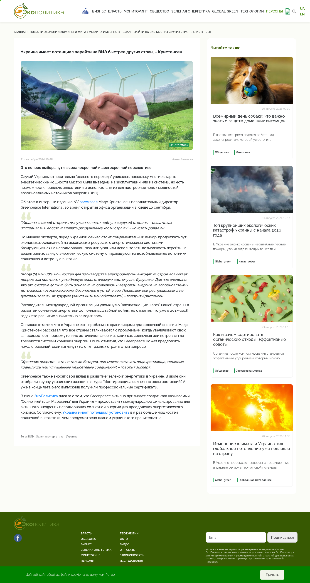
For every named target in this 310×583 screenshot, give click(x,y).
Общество (159, 11)
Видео (124, 544)
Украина (71, 436)
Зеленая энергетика (190, 11)
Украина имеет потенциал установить (95, 412)
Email (213, 537)
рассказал (88, 202)
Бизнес (99, 11)
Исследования (131, 560)
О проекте (127, 549)
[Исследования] (287, 11)
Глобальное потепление (255, 480)
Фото (124, 539)
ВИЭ (31, 436)
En (302, 14)
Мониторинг (136, 11)
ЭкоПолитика (46, 396)
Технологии (252, 11)
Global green (225, 11)
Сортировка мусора (249, 371)
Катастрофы (247, 261)
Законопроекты (132, 555)
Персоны (274, 11)
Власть (114, 11)
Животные (243, 152)
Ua (302, 9)
